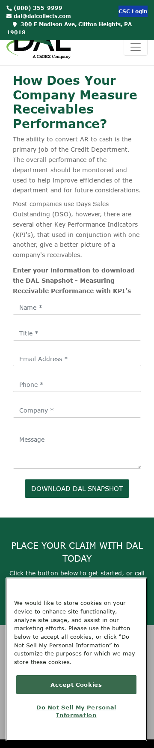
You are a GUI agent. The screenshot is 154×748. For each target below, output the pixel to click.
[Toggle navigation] (136, 47)
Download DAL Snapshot (77, 488)
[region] (76, 659)
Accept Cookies (76, 684)
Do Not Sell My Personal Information (76, 711)
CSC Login (133, 11)
